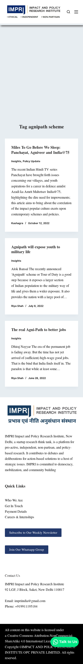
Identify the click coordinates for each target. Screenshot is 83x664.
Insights (16, 161)
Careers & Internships (19, 517)
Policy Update (31, 161)
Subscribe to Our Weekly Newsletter (33, 532)
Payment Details (16, 511)
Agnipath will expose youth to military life (35, 249)
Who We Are (14, 500)
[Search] (68, 11)
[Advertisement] (41, 79)
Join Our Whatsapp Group (26, 549)
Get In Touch (14, 506)
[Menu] (76, 12)
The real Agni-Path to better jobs (38, 329)
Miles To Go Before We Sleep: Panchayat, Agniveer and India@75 (40, 150)
